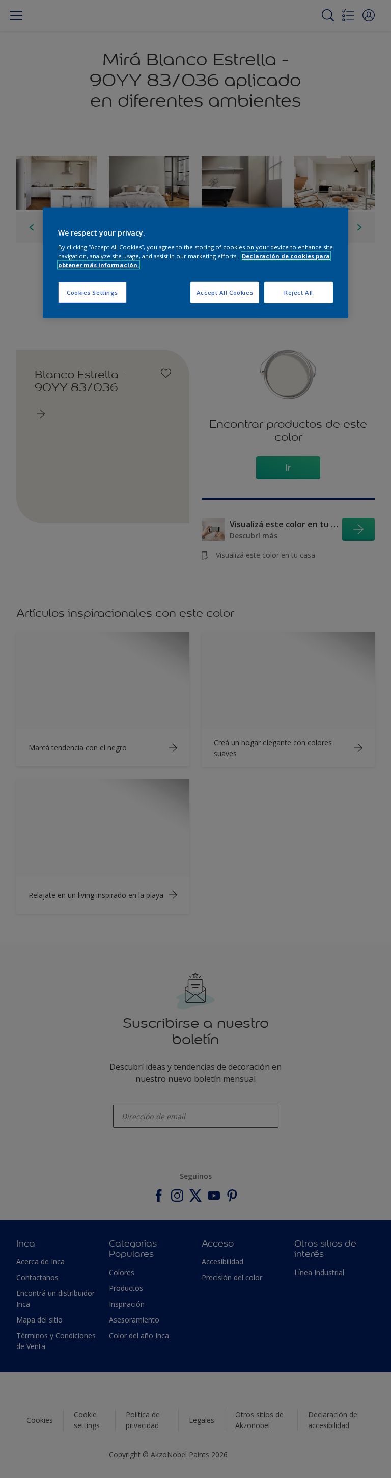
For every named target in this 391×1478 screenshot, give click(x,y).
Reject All (298, 292)
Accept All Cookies (225, 292)
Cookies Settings (92, 292)
